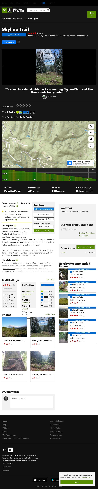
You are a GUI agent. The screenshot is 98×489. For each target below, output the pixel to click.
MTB (11, 3)
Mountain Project (57, 421)
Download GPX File (43, 219)
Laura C (64, 252)
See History (83, 236)
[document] (76, 479)
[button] (4, 67)
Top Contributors (9, 435)
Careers (6, 470)
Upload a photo (44, 227)
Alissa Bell (52, 96)
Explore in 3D (8, 42)
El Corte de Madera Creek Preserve (74, 36)
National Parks (56, 438)
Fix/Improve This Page (43, 231)
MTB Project (55, 424)
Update (87, 233)
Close (76, 482)
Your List (29, 117)
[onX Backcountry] (47, 3)
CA (36, 36)
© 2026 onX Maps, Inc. (42, 486)
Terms (54, 486)
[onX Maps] (8, 452)
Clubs (5, 432)
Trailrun (26, 3)
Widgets (6, 428)
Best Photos (17, 18)
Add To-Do (20, 117)
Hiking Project (55, 428)
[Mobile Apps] (36, 18)
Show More (9, 271)
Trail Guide (6, 18)
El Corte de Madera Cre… (28, 294)
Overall (25, 309)
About (5, 421)
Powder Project (56, 435)
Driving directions (43, 215)
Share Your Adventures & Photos (16, 438)
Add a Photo (50, 314)
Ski (35, 3)
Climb (4, 3)
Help (4, 424)
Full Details (50, 280)
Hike (18, 3)
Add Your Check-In (85, 247)
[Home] (14, 10)
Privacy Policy (86, 477)
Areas (30, 36)
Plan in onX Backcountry (43, 209)
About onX (7, 467)
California (26, 303)
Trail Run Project (56, 432)
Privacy (60, 486)
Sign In (92, 14)
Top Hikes (28, 18)
